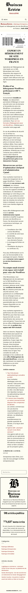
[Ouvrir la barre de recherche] (25, 19)
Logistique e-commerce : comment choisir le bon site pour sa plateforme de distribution (14, 568)
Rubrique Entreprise (20, 24)
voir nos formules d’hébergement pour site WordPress (13, 123)
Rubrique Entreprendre (9, 549)
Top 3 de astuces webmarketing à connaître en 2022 (16, 375)
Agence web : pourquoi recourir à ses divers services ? (15, 430)
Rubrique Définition (8, 547)
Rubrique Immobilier (8, 554)
